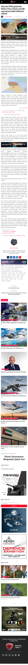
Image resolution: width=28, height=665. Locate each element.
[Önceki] (13, 603)
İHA (17, 273)
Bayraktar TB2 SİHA (19, 267)
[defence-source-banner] (14, 261)
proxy (18, 275)
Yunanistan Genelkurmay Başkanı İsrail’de (10, 579)
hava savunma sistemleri (17, 271)
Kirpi (25, 273)
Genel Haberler (5, 576)
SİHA (22, 276)
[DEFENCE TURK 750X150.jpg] (14, 144)
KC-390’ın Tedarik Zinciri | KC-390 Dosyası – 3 (12, 348)
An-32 (3, 267)
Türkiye (11, 278)
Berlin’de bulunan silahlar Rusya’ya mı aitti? (10, 597)
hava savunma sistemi (6, 271)
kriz (2, 275)
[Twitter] (8, 257)
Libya (6, 275)
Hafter (16, 269)
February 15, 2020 (21, 235)
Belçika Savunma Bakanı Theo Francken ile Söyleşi (13, 372)
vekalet (3, 280)
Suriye (3, 278)
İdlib (14, 273)
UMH (21, 278)
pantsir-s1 (14, 275)
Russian (22, 275)
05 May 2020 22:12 (18, 16)
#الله (26, 108)
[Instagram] (14, 257)
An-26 (25, 265)
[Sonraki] (15, 603)
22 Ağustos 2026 (4, 599)
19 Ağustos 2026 (4, 581)
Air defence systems (9, 265)
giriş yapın (14, 453)
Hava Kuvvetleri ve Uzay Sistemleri (10, 319)
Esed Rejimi (7, 269)
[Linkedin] (11, 257)
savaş (14, 276)
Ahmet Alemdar (9, 16)
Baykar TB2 (11, 267)
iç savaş (9, 273)
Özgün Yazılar (5, 369)
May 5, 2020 (17, 114)
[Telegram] (17, 257)
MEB (9, 275)
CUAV (3, 269)
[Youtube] (20, 257)
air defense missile (18, 265)
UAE (15, 278)
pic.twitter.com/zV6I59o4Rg (8, 112)
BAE (6, 267)
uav (18, 278)
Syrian (7, 278)
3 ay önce (3, 450)
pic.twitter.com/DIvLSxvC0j (8, 233)
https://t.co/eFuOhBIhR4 (11, 231)
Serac (18, 276)
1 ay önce (3, 349)
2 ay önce (3, 373)
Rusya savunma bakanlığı (7, 276)
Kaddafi (20, 273)
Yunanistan (8, 280)
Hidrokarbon (4, 273)
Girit (12, 269)
